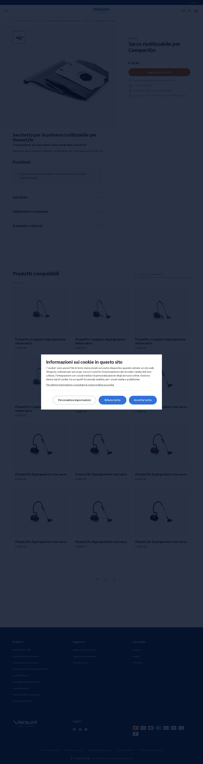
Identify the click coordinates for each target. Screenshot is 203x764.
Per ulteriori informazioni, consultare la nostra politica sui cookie (80, 384)
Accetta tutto (143, 400)
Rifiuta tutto (113, 400)
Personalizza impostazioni (74, 400)
